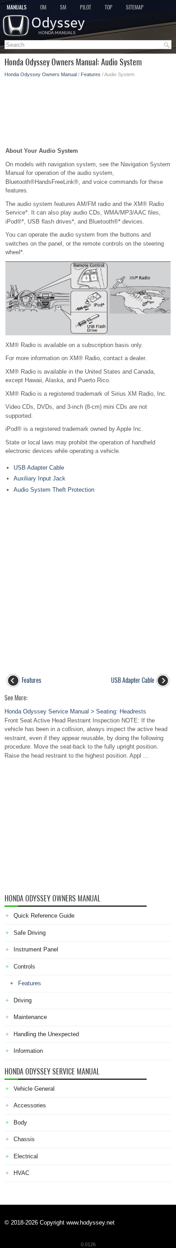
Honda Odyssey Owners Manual (41, 74)
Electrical (26, 1156)
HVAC (21, 1173)
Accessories (30, 1105)
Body (20, 1122)
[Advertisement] (88, 109)
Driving (23, 1000)
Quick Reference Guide (44, 915)
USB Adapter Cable (39, 467)
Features (91, 74)
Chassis (24, 1139)
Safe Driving (30, 932)
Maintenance (30, 1017)
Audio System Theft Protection (54, 489)
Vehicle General (34, 1088)
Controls (24, 966)
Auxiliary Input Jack (39, 478)
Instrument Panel (36, 949)
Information (28, 1050)
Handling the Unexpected (46, 1034)
